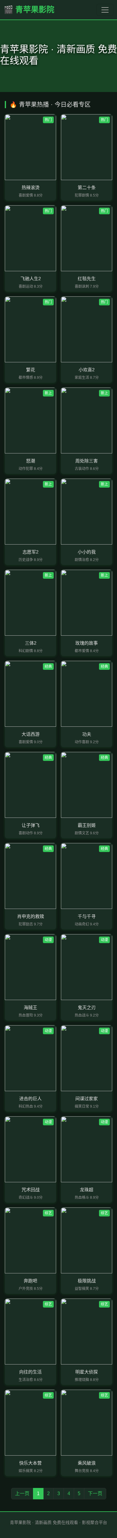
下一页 (95, 1493)
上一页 (22, 1493)
